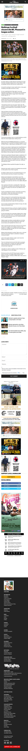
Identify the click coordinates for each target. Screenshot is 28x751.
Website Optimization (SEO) (9, 683)
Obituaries (6, 651)
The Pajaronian (7, 716)
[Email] (18, 284)
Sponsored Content (8, 685)
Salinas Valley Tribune (8, 714)
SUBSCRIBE (6, 591)
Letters (5, 626)
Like (19, 483)
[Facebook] (6, 284)
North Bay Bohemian (8, 699)
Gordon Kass (3, 38)
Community (6, 624)
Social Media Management (9, 684)
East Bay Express (7, 695)
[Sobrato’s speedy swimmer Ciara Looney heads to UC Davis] (4, 319)
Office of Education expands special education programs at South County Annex (7, 294)
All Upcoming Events (8, 642)
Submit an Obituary (8, 654)
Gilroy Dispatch (7, 705)
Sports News (6, 635)
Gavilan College (7, 638)
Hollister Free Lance (8, 708)
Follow (18, 485)
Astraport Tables (7, 659)
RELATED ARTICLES (5, 315)
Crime (5, 617)
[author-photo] (14, 303)
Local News (6, 615)
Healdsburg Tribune (8, 706)
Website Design (7, 680)
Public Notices (7, 611)
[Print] (21, 284)
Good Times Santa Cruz (8, 697)
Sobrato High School (15, 24)
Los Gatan (6, 710)
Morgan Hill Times (7, 712)
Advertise (6, 610)
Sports (3, 24)
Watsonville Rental (7, 661)
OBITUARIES (6, 650)
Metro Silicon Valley (8, 698)
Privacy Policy (7, 601)
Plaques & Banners (8, 605)
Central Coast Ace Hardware (9, 658)
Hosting (5, 681)
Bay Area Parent (7, 721)
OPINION (6, 622)
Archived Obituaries (8, 652)
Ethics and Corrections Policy (10, 603)
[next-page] (4, 337)
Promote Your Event (8, 646)
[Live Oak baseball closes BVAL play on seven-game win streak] (4, 332)
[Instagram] (8, 743)
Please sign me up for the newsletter (9, 372)
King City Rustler (7, 709)
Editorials (6, 625)
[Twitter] (9, 284)
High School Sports (7, 24)
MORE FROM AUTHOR (16, 315)
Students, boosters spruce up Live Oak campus (20, 293)
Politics (5, 619)
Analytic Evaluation (8, 687)
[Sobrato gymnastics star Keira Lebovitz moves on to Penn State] (4, 326)
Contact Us (6, 597)
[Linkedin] (12, 284)
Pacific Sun (6, 701)
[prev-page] (2, 337)
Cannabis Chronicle (8, 724)
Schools (5, 618)
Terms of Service (7, 602)
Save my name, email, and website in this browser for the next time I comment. (14, 369)
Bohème (5, 723)
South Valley (6, 727)
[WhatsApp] (15, 284)
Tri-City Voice (6, 717)
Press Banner (6, 713)
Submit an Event (7, 645)
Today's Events (7, 644)
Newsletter (6, 596)
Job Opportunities (7, 731)
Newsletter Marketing (8, 688)
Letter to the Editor (7, 598)
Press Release (7, 600)
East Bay (5, 725)
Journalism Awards (8, 733)
